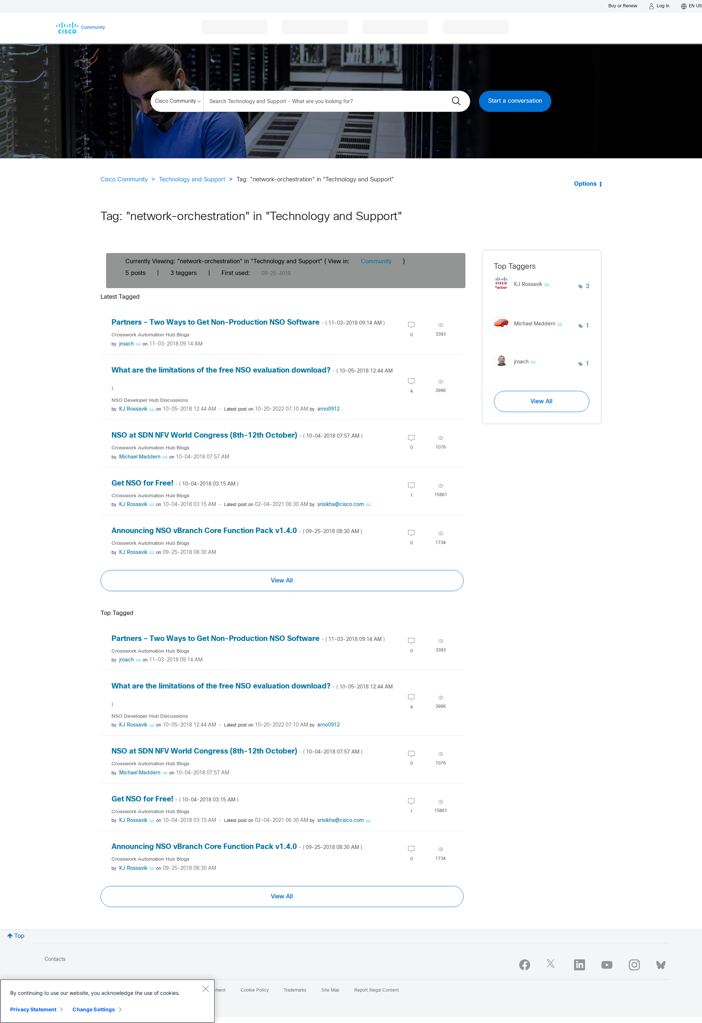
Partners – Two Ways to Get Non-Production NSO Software (248, 322)
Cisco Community (124, 179)
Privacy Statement (33, 1009)
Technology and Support (192, 179)
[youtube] (606, 964)
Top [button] (19, 936)
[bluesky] (661, 963)
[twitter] (552, 964)
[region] (107, 1001)
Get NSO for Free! (175, 483)
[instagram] (634, 964)
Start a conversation (515, 101)
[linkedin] (579, 964)
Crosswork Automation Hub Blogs (150, 335)
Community (376, 261)
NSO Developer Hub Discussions (150, 400)
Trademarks (295, 990)
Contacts (55, 959)
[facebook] (524, 964)
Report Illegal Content (376, 990)
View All (282, 581)
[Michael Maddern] (531, 332)
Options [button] (585, 184)
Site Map (330, 990)
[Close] (205, 988)
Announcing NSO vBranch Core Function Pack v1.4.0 (237, 531)
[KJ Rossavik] (524, 292)
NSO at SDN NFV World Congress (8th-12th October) (237, 435)
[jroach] (517, 367)
